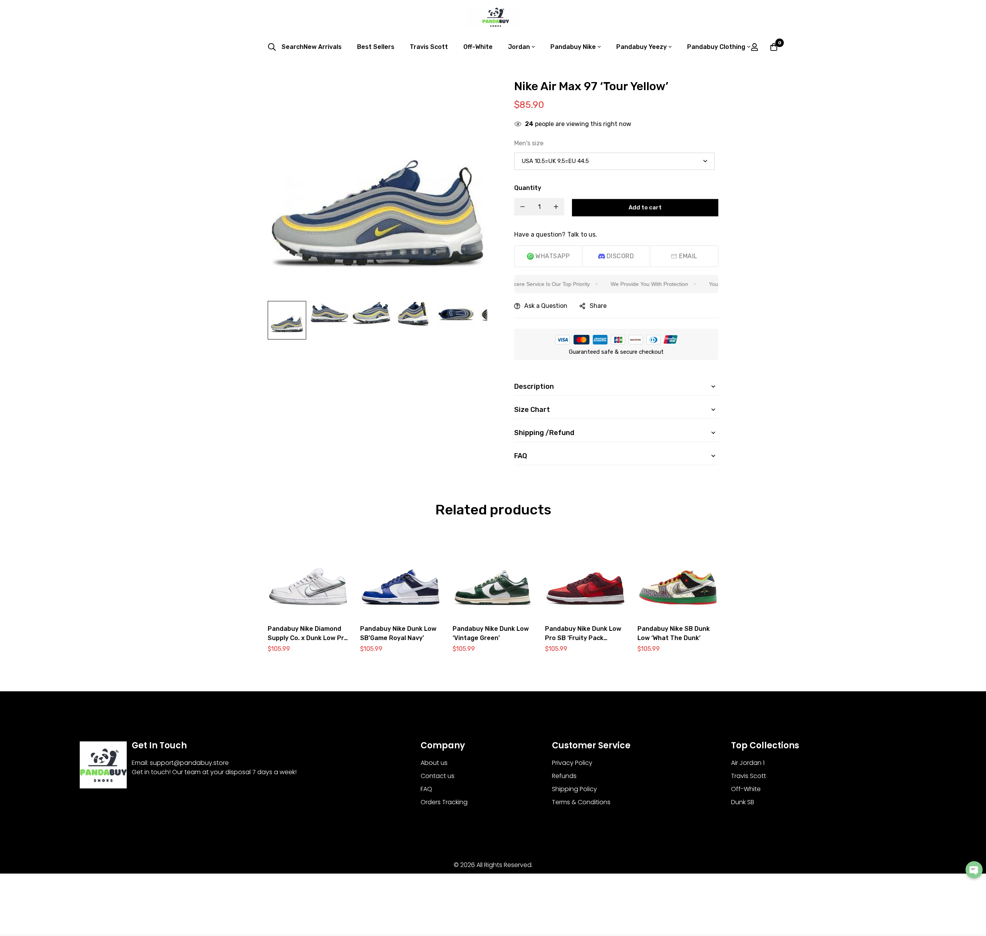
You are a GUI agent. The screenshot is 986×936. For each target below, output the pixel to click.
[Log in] (754, 47)
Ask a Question (545, 305)
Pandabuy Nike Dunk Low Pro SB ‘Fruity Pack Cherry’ (583, 638)
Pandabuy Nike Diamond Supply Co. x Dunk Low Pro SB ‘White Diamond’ (308, 638)
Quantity (527, 188)
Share (598, 305)
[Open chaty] (974, 869)
